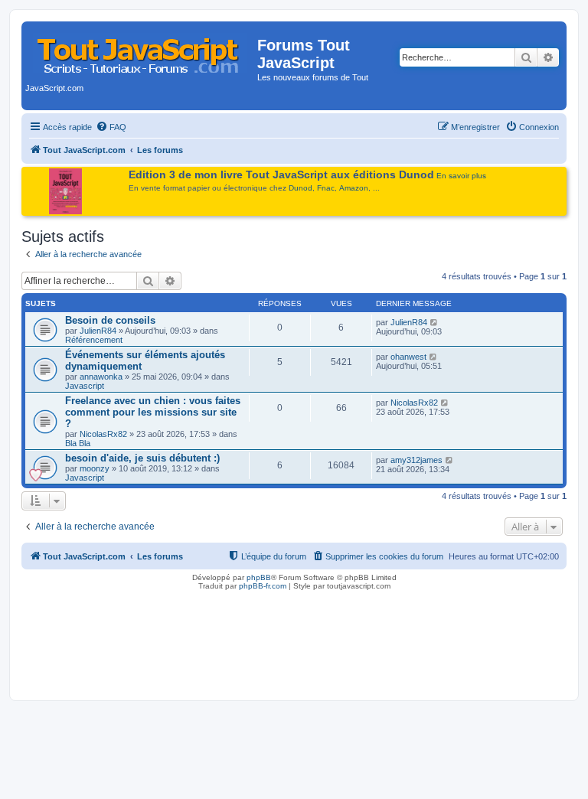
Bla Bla (77, 443)
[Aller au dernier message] (434, 322)
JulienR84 (98, 330)
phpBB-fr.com (262, 586)
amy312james (416, 460)
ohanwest (408, 356)
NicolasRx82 (103, 434)
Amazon (353, 188)
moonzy (94, 468)
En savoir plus (461, 175)
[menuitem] (111, 127)
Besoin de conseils (110, 320)
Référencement (93, 339)
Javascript (84, 385)
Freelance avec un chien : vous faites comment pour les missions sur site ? (152, 412)
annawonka (101, 376)
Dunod (300, 188)
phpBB (259, 577)
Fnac (326, 188)
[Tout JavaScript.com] (141, 49)
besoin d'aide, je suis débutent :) (142, 458)
